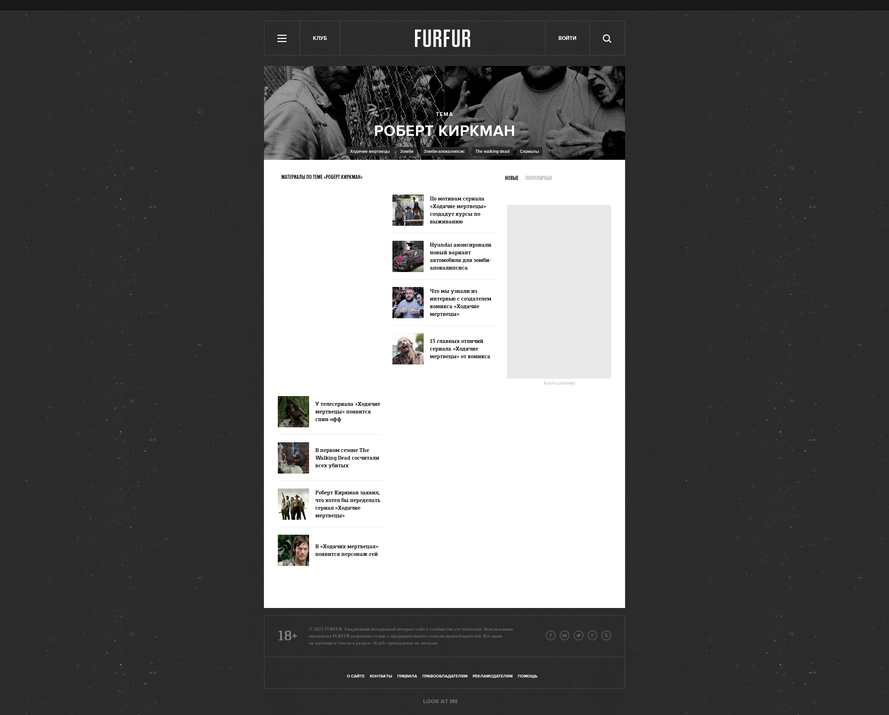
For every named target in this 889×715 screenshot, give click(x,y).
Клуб (320, 38)
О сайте (356, 676)
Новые (511, 178)
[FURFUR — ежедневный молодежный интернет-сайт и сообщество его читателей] (443, 38)
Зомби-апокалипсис (444, 151)
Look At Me (440, 701)
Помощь (527, 676)
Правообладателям (444, 676)
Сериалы (529, 151)
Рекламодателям (493, 676)
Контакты (381, 676)
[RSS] (606, 635)
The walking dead (492, 151)
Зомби (406, 151)
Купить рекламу (559, 383)
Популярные (538, 178)
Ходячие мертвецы (370, 151)
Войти (567, 38)
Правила (407, 676)
